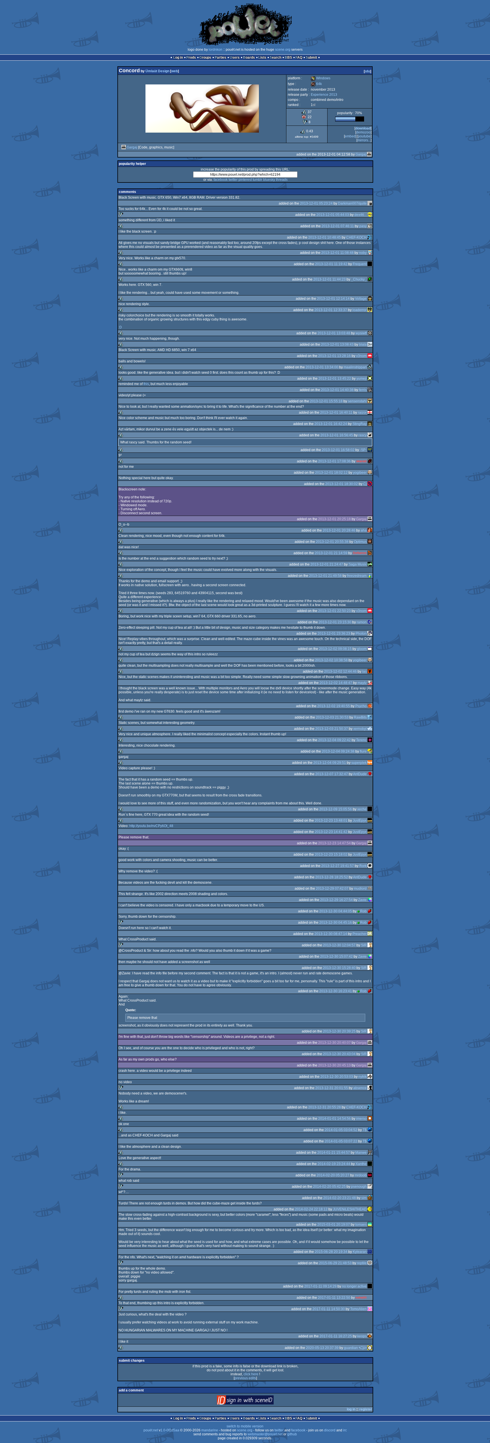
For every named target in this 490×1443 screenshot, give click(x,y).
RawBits (360, 717)
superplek (359, 763)
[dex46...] (370, 215)
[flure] (370, 751)
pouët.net (150, 1430)
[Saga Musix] (370, 564)
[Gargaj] (123, 147)
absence (360, 1088)
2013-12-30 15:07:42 (336, 957)
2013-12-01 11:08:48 (337, 253)
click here (251, 1374)
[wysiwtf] (370, 333)
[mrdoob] (370, 1175)
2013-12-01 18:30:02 (341, 484)
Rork (363, 866)
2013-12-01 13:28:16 (334, 356)
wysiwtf (361, 333)
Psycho (361, 706)
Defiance (360, 553)
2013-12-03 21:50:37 (331, 729)
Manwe (361, 1153)
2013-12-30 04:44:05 (335, 911)
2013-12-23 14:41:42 (331, 832)
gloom (362, 649)
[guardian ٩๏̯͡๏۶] (370, 1348)
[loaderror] (370, 310)
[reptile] (370, 1263)
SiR (364, 945)
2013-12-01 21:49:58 (325, 576)
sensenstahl (357, 401)
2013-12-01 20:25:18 (334, 519)
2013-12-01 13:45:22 (334, 379)
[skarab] (370, 461)
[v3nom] (370, 356)
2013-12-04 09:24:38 (338, 751)
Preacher (359, 934)
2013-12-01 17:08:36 (334, 461)
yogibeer (360, 473)
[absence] (370, 1088)
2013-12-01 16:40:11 (336, 413)
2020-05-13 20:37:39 (322, 1348)
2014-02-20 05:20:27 (333, 1175)
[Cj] (370, 484)
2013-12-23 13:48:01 (331, 821)
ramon (362, 622)
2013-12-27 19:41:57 (337, 866)
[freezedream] (370, 576)
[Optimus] (370, 542)
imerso (361, 1119)
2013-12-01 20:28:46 (339, 530)
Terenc (361, 740)
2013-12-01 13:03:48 (334, 333)
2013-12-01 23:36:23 (334, 634)
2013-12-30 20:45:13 (334, 1065)
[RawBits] (370, 717)
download (363, 128)
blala (363, 345)
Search (275, 57)
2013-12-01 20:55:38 (332, 542)
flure (363, 751)
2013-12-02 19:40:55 (333, 706)
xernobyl (360, 729)
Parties (220, 57)
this (146, 384)
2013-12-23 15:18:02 (331, 855)
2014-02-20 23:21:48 (339, 1198)
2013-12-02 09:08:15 (335, 649)
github (292, 1434)
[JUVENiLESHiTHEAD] (370, 1209)
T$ (365, 1130)
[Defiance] (370, 553)
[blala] (370, 345)
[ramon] (370, 622)
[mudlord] (370, 889)
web (174, 71)
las (364, 671)
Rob (363, 911)
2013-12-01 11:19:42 (331, 264)
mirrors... (364, 140)
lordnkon (215, 50)
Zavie (362, 900)
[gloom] (370, 649)
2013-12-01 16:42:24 (330, 424)
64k (316, 84)
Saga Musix (358, 564)
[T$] (370, 1130)
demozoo (363, 132)
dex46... (360, 215)
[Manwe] (370, 1153)
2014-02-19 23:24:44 (334, 1164)
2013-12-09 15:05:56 (335, 809)
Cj (365, 484)
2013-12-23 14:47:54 (334, 843)
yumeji (361, 379)
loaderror (359, 310)
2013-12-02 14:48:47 (336, 683)
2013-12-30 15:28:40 (339, 968)
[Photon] (370, 634)
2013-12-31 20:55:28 (324, 1107)
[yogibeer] (370, 473)
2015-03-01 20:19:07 (333, 1225)
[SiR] (370, 945)
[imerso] (370, 1119)
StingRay (359, 424)
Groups (205, 57)
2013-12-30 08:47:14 (330, 934)
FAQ (298, 57)
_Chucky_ (359, 279)
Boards (249, 57)
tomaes (361, 1225)
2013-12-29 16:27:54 (336, 900)
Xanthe (361, 1164)
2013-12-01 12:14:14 (333, 299)
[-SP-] (370, 450)
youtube (364, 136)
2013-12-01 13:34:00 (322, 367)
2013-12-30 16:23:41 (335, 991)
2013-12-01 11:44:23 (329, 279)
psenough (359, 1187)
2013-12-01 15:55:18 (326, 401)
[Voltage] (370, 299)
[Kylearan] (370, 1252)
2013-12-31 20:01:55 (331, 1088)
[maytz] (370, 683)
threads (282, 180)
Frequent (360, 264)
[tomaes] (370, 1225)
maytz (362, 683)
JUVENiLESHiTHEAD (350, 1209)
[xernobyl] (370, 729)
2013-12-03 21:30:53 (332, 717)
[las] (370, 671)
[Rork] (370, 866)
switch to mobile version (245, 1426)
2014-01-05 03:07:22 (341, 1141)
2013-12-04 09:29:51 (329, 763)
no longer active (354, 1286)
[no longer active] (370, 1286)
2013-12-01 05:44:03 (332, 215)
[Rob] (370, 911)
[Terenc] (370, 740)
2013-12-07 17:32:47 (331, 774)
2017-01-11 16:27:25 (336, 1336)
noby (363, 253)
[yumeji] (370, 379)
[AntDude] (370, 774)
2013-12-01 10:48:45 (324, 237)
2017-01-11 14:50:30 (328, 1309)
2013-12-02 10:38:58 (331, 660)
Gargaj (132, 147)
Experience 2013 (324, 95)
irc (345, 1430)
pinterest (245, 180)
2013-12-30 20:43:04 (339, 1054)
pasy (363, 226)
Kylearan (360, 1252)
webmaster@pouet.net (265, 1434)
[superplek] (370, 763)
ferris (363, 390)
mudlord (360, 889)
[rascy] (370, 435)
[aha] (370, 530)
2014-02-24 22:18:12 (311, 1209)
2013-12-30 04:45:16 (335, 923)
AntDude (360, 774)
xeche (362, 809)
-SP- (363, 450)
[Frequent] (370, 264)
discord (329, 1430)
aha (364, 530)
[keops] (370, 1336)
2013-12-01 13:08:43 (337, 345)
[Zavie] (370, 900)
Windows (320, 78)
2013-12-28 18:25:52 (331, 877)
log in (351, 1409)
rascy (362, 435)
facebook (221, 180)
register (365, 1409)
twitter (233, 180)
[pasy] (370, 226)
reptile (362, 1263)
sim (364, 1198)
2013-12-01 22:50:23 (334, 611)
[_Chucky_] (370, 279)
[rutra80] (370, 1298)
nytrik (362, 1077)
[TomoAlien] (370, 1309)
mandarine (209, 1430)
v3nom (361, 356)
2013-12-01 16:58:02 (338, 450)
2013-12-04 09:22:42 (334, 740)
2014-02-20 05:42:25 (329, 1187)
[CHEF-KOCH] (370, 237)
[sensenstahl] (370, 401)
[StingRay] (370, 424)
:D (120, 327)
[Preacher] (370, 934)
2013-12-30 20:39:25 (339, 1031)
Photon (361, 634)
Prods (191, 57)
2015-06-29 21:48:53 (335, 1263)
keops (362, 1336)
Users (235, 57)
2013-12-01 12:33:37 (330, 310)
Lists (262, 57)
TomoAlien (358, 1309)
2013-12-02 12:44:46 (340, 671)
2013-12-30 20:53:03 (336, 1077)
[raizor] (370, 413)
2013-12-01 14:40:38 (337, 390)
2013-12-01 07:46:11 (338, 226)
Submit (311, 57)
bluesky (269, 180)
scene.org (282, 50)
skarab (361, 461)
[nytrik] (370, 1077)
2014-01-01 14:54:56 (334, 1119)
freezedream (357, 576)
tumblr (257, 180)
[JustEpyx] (370, 821)
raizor (362, 413)
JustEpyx (360, 821)
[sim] (370, 1198)
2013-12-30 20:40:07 (334, 1043)
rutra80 (361, 1298)
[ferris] (370, 390)
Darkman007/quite (352, 203)
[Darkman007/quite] (370, 203)
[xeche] (370, 809)
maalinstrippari (355, 367)
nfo (367, 71)
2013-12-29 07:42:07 (332, 889)
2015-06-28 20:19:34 (331, 1252)
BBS (288, 57)
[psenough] (370, 1187)
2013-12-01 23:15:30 (335, 622)
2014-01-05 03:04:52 (341, 1130)
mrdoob (361, 1175)
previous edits (245, 1378)
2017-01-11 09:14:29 (320, 1286)
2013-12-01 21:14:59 (331, 553)
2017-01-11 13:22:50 (334, 1298)
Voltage (361, 299)
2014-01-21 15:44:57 (333, 1153)
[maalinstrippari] (370, 367)
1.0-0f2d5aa (169, 1430)
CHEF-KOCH (356, 237)
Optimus (360, 542)
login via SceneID (255, 1401)
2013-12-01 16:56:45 (336, 435)
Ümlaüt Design (157, 71)
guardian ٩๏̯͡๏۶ (355, 1348)
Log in (178, 57)
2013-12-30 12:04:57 (339, 945)
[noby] (370, 253)
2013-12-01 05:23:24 (316, 203)
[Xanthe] (370, 1164)
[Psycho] (370, 706)
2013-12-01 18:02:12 (331, 473)
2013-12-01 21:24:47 (327, 564)
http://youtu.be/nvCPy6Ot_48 (151, 826)
